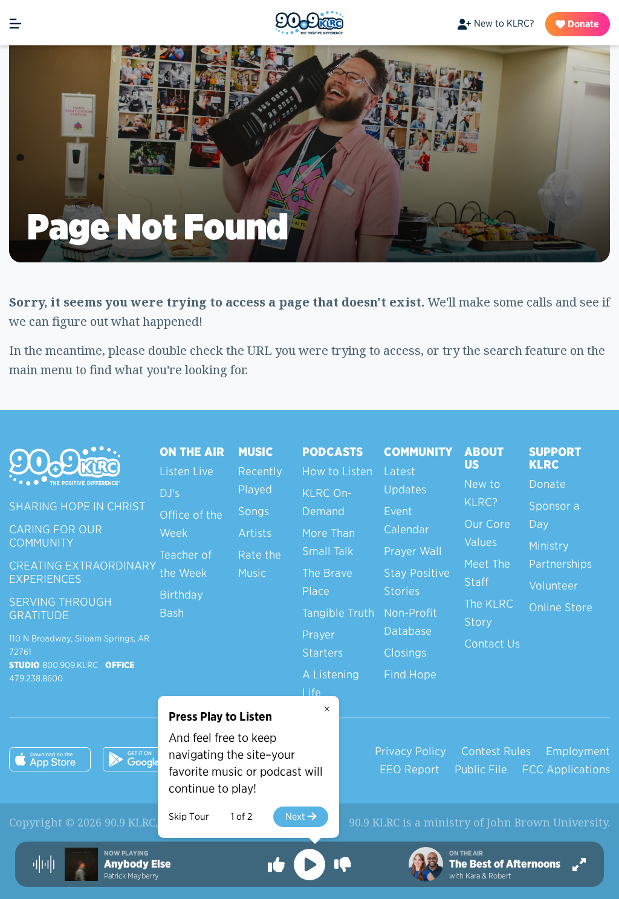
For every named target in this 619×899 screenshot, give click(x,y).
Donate (582, 24)
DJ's (170, 493)
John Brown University (547, 822)
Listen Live (186, 471)
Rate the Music (259, 563)
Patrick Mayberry (131, 875)
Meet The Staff (487, 572)
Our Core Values (487, 533)
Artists (254, 533)
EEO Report (409, 769)
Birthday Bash (181, 603)
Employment (578, 751)
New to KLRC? (504, 23)
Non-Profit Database (410, 621)
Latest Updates (405, 480)
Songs (253, 511)
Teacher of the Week (186, 563)
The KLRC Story (488, 612)
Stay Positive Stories (417, 581)
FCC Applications (566, 769)
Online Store (560, 607)
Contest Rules (496, 751)
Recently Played (260, 480)
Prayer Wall (413, 551)
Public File (481, 769)
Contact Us (492, 643)
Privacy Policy (410, 751)
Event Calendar (406, 520)
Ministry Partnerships (560, 554)
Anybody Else (137, 863)
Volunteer (553, 585)
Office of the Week (191, 523)
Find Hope (410, 674)
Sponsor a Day (554, 514)
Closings (405, 652)
